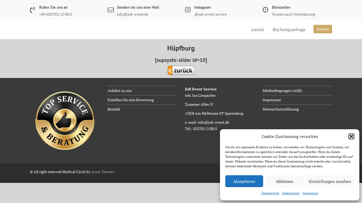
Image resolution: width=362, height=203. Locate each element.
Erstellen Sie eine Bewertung (131, 99)
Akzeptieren (244, 181)
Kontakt (323, 29)
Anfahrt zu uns (120, 90)
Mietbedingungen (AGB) (282, 90)
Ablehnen (284, 181)
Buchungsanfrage (289, 30)
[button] (351, 136)
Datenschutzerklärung (281, 109)
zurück (257, 30)
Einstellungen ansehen (330, 181)
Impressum (310, 193)
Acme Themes (102, 171)
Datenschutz (270, 193)
